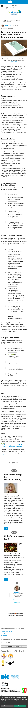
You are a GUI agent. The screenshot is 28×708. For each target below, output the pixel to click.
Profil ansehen (17, 602)
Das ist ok (20, 705)
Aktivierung (11, 354)
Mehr (6, 528)
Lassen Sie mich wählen (6, 702)
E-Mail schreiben (17, 600)
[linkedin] (9, 643)
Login (15, 5)
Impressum (4, 635)
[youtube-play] (6, 643)
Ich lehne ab (7, 705)
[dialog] (14, 702)
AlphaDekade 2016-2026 (14, 537)
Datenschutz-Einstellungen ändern (14, 646)
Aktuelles (4, 19)
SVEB (15, 84)
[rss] (1, 643)
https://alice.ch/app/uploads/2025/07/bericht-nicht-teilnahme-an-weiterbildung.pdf (14, 445)
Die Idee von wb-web (6, 631)
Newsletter (4, 633)
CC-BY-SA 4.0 (14, 61)
